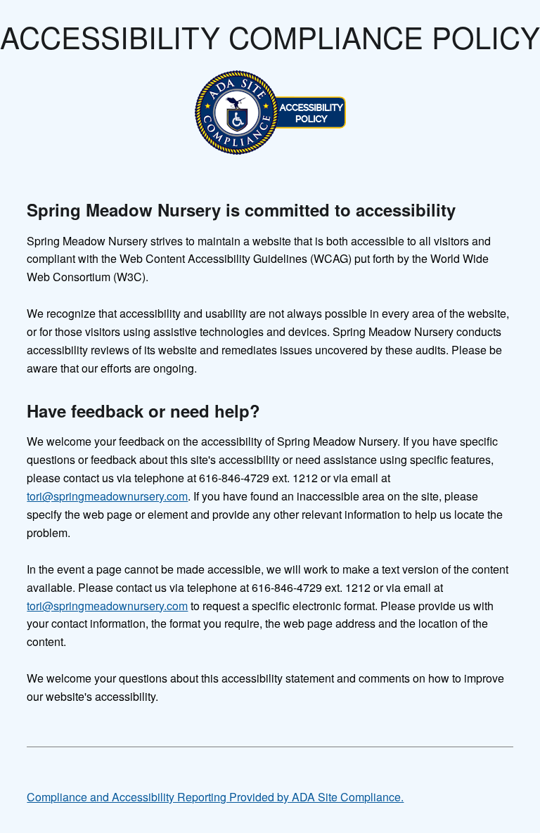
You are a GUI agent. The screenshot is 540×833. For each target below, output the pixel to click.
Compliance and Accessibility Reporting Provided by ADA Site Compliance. (215, 797)
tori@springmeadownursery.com (107, 496)
